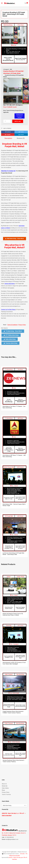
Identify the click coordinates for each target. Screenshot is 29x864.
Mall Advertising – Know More (15, 238)
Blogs (3, 790)
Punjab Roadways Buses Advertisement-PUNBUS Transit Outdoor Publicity (13, 712)
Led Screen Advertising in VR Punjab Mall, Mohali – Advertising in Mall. (13, 553)
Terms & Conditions (12, 324)
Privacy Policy (22, 324)
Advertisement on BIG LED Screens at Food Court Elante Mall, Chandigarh (14, 663)
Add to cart (17, 121)
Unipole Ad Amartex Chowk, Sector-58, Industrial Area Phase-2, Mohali (13, 614)
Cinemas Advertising (11, 343)
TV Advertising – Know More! (13, 331)
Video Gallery (5, 788)
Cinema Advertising (9, 283)
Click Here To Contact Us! (8, 171)
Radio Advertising (10, 339)
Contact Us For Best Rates (8, 309)
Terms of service (6, 794)
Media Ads (4, 786)
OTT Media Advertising (11, 335)
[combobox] (14, 805)
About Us (4, 783)
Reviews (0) (21, 138)
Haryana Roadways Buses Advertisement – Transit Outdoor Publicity (14, 761)
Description (8, 138)
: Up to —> (14, 813)
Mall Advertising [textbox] (14, 805)
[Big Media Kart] (9, 3)
